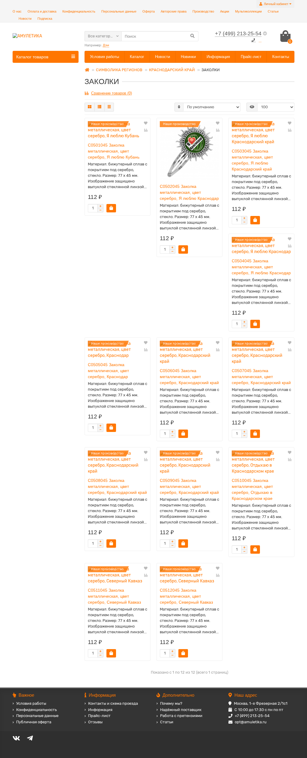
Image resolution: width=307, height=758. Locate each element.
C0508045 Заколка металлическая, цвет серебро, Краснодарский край (117, 486)
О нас (17, 11)
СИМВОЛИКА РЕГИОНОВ (119, 70)
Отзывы (95, 722)
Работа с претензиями (181, 715)
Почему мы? (171, 703)
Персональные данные (118, 11)
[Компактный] (109, 107)
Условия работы (104, 56)
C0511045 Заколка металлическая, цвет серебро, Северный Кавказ (114, 596)
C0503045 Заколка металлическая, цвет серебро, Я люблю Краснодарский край (252, 160)
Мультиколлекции (248, 11)
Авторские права (173, 11)
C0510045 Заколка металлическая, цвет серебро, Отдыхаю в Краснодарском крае (252, 489)
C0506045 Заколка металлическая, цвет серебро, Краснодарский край (189, 376)
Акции (224, 11)
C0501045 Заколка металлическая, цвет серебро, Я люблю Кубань (113, 151)
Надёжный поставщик (180, 709)
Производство (203, 11)
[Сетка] (90, 107)
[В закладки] (146, 124)
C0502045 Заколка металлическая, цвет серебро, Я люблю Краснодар (189, 192)
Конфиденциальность (78, 11)
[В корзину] (111, 208)
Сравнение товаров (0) (111, 93)
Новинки (188, 56)
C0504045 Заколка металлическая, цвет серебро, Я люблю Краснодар (261, 266)
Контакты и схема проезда (113, 703)
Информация (218, 56)
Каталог (137, 56)
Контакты (280, 56)
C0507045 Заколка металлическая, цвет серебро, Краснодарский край (261, 376)
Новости (25, 18)
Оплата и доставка (42, 11)
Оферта (148, 11)
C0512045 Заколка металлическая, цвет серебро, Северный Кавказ (186, 596)
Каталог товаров (32, 56)
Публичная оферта (33, 722)
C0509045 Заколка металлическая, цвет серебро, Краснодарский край (189, 486)
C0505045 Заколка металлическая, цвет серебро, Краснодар (108, 370)
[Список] (99, 107)
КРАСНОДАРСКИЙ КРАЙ (172, 70)
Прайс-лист (251, 56)
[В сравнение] (146, 130)
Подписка (44, 18)
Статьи (273, 11)
